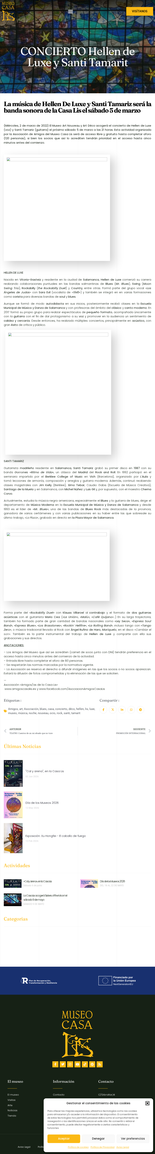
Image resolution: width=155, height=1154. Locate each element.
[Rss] (100, 1064)
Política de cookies (78, 1147)
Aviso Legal (122, 1147)
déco (72, 709)
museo (12, 713)
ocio (52, 713)
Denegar (98, 1139)
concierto (61, 709)
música (22, 713)
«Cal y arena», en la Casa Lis (37, 881)
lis (86, 709)
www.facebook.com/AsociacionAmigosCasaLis (72, 689)
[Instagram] (70, 1064)
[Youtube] (77, 1064)
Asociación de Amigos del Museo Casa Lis (42, 134)
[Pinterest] (92, 1064)
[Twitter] (63, 1064)
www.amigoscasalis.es (20, 689)
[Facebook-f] (55, 1064)
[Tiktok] (85, 1064)
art (21, 709)
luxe (92, 709)
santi (67, 713)
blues (43, 709)
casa (51, 709)
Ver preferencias (133, 1139)
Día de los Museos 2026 (112, 881)
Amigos (13, 709)
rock (59, 713)
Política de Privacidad (103, 1147)
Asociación (31, 709)
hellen (80, 709)
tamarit (75, 713)
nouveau (43, 713)
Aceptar (64, 1139)
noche (32, 713)
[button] (147, 1103)
